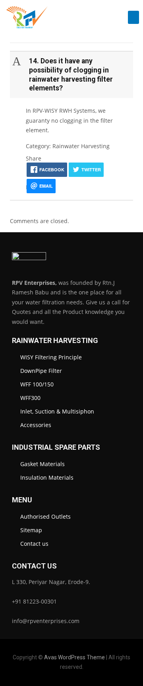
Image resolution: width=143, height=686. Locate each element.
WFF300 (30, 398)
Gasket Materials (42, 464)
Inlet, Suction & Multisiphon (57, 411)
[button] (133, 17)
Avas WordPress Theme (74, 657)
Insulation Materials (46, 477)
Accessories (35, 425)
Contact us (34, 543)
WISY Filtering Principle (51, 357)
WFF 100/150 (37, 384)
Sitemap (31, 530)
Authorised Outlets (45, 516)
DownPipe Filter (41, 370)
